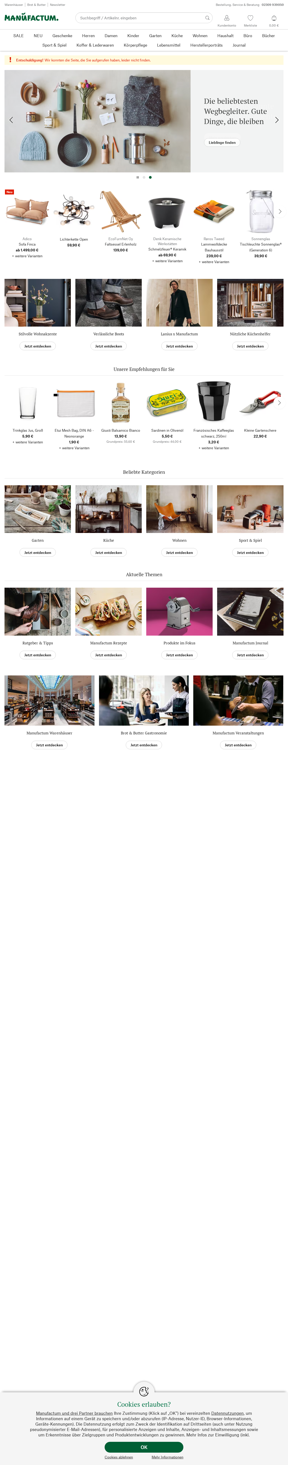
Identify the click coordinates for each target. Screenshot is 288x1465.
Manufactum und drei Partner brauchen (74, 1413)
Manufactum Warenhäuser (49, 733)
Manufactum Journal (250, 643)
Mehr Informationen (167, 1457)
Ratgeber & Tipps (37, 643)
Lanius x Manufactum (179, 333)
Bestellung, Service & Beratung (250, 5)
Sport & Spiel (250, 540)
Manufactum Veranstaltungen (238, 733)
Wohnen (179, 540)
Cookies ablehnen (119, 1457)
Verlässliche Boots (108, 333)
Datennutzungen (227, 1413)
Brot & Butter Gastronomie (144, 733)
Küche (108, 540)
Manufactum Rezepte (108, 643)
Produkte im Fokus (179, 643)
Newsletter (57, 5)
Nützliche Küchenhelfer (250, 333)
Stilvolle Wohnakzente (38, 333)
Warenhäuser (13, 5)
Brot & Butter (36, 5)
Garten (38, 540)
